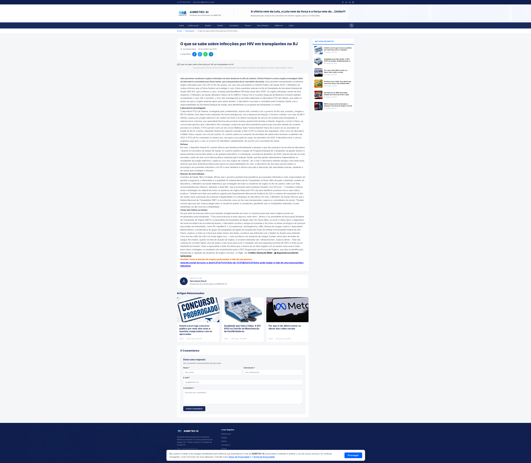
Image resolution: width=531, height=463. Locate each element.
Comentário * (188, 388)
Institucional (193, 25)
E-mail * (186, 378)
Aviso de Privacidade (239, 457)
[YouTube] (350, 2)
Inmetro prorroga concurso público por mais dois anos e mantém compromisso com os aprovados (195, 329)
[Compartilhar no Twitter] (200, 54)
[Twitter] (346, 2)
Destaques (189, 31)
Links (291, 25)
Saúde (220, 25)
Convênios (234, 25)
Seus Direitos (262, 25)
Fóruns (248, 25)
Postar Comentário (194, 409)
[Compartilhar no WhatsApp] (205, 54)
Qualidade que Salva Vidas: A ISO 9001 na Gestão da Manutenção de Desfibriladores (242, 328)
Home (181, 25)
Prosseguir (353, 455)
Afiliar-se (279, 25)
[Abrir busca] (351, 25)
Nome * (186, 368)
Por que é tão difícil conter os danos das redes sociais (285, 327)
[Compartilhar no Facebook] (194, 54)
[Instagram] (353, 2)
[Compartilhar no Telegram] (211, 54)
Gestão (208, 25)
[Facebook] (343, 2)
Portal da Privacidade (264, 457)
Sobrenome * (249, 368)
